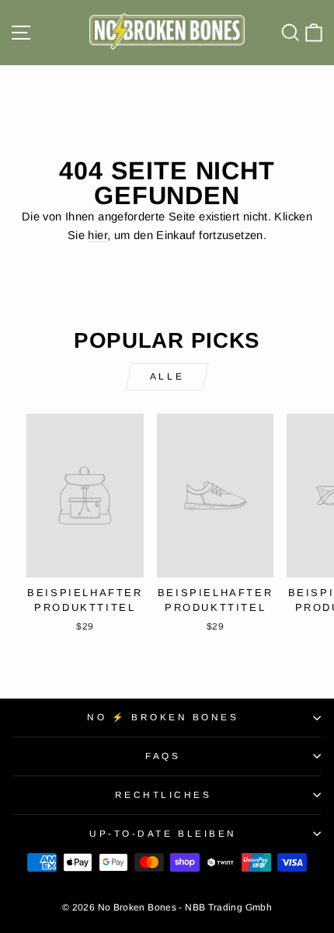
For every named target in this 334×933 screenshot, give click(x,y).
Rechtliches (163, 794)
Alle (167, 376)
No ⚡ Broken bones (162, 717)
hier (97, 235)
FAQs (162, 756)
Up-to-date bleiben (163, 833)
